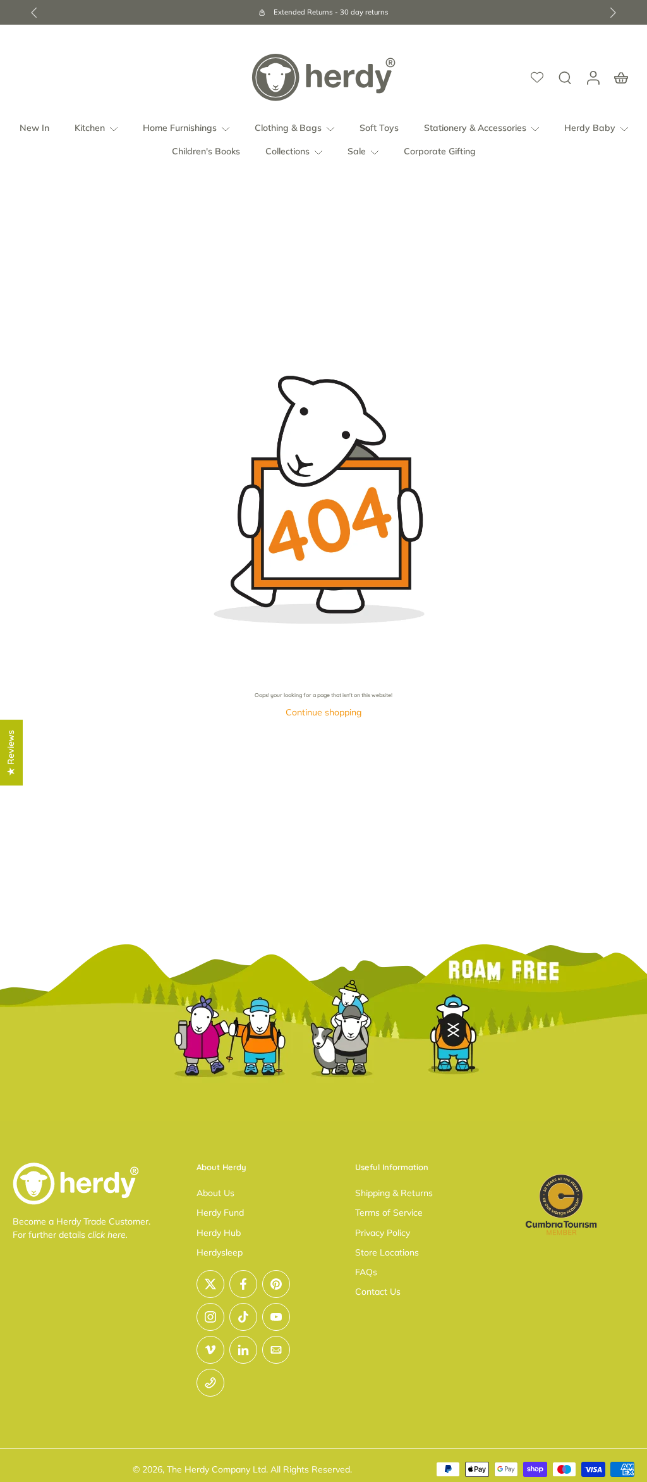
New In (34, 127)
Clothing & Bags (288, 127)
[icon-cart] (620, 77)
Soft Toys (379, 127)
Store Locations (387, 1252)
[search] (565, 77)
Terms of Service (389, 1212)
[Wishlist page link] (537, 77)
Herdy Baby (589, 127)
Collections (287, 151)
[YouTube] (276, 1317)
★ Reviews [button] (10, 752)
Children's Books (206, 151)
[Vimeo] (210, 1350)
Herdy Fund (220, 1212)
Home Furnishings (180, 127)
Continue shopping (323, 712)
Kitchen (90, 127)
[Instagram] (210, 1317)
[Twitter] (210, 1284)
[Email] (276, 1350)
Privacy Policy (382, 1232)
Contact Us (378, 1291)
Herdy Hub (219, 1232)
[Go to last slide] (34, 12)
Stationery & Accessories (475, 127)
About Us (215, 1193)
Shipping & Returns (394, 1193)
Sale (357, 151)
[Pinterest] (276, 1284)
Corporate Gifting (440, 151)
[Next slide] (613, 12)
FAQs (366, 1272)
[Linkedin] (243, 1350)
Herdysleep (220, 1252)
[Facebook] (243, 1284)
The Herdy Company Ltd (216, 1469)
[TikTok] (243, 1317)
